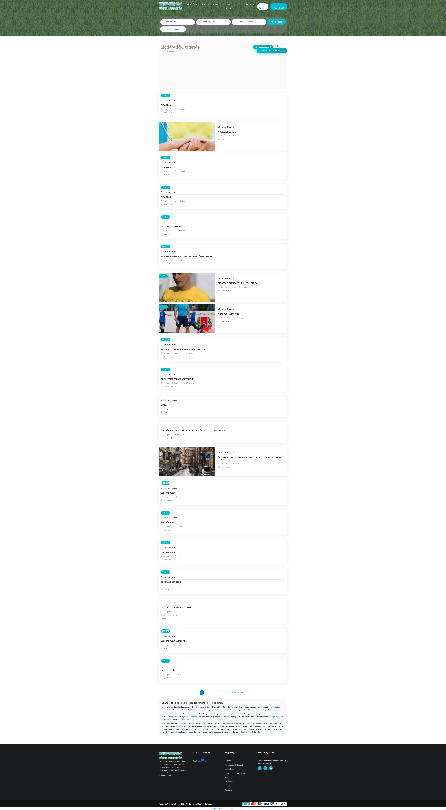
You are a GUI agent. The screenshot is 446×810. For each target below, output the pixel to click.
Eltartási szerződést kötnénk (177, 608)
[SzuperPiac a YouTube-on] (271, 768)
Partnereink (229, 782)
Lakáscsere (169, 719)
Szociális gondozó (171, 582)
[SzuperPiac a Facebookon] (260, 768)
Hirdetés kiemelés (227, 6)
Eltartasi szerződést (172, 227)
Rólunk (227, 786)
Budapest (224, 318)
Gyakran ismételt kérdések (235, 773)
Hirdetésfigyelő (263, 47)
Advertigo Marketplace (220, 808)
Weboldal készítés (206, 804)
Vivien (164, 405)
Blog (215, 4)
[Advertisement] (223, 71)
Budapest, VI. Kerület (171, 435)
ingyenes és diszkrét (189, 717)
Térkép (205, 4)
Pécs (222, 136)
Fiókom (261, 8)
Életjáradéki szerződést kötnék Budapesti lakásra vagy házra (249, 458)
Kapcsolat (250, 4)
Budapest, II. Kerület (228, 287)
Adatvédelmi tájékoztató (234, 765)
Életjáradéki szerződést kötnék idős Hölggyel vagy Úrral (193, 431)
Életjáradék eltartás (173, 641)
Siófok (165, 260)
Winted (231, 808)
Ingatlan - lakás (277, 717)
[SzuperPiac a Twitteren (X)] (265, 768)
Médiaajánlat (229, 769)
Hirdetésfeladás (279, 8)
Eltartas (166, 105)
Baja (165, 109)
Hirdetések (192, 4)
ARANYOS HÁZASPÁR (228, 314)
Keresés (278, 22)
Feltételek (228, 761)
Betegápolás (168, 671)
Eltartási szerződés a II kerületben (237, 283)
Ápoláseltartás (227, 132)
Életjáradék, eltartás (170, 100)
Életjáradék (168, 493)
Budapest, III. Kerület (171, 353)
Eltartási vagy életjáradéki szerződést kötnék (187, 257)
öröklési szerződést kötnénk (177, 379)
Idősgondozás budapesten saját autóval (183, 349)
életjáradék (168, 523)
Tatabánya (167, 586)
